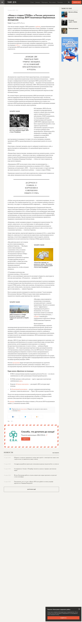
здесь (20, 381)
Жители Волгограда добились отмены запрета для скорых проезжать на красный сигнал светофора (35, 476)
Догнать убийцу (73, 12)
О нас (32, 2)
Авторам (37, 2)
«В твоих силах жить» (22, 384)
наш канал (23, 409)
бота (19, 410)
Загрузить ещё (31, 489)
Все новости (56, 452)
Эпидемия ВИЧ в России (18, 23)
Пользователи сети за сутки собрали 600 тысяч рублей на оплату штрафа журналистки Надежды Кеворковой (33, 482)
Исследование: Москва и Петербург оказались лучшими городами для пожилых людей (35, 469)
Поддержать (26, 438)
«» (41, 435)
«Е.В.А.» (17, 45)
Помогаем (60, 2)
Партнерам (45, 2)
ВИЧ (12, 421)
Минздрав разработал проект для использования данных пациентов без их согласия (36, 464)
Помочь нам (76, 2)
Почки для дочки (73, 28)
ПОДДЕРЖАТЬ (63, 617)
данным (12, 401)
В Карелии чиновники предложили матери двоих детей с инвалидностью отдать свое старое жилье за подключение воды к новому (36, 458)
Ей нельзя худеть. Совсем (73, 21)
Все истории (52, 2)
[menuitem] (2, 2)
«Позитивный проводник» (19, 389)
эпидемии (37, 27)
